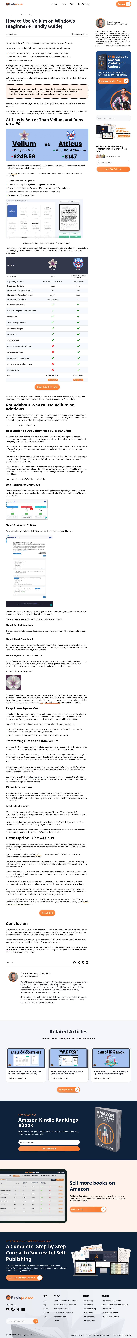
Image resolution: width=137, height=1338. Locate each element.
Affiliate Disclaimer (103, 1335)
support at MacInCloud (50, 702)
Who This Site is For (77, 1335)
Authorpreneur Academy (111, 1301)
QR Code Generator (61, 1309)
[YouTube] (8, 1309)
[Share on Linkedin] (87, 962)
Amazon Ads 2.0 (108, 1309)
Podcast (46, 1313)
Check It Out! (47, 913)
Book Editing (88, 1305)
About (54, 4)
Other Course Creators (110, 1317)
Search (35, 1321)
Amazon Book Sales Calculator (65, 1301)
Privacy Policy (116, 1335)
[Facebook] (13, 1309)
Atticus (47, 89)
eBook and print (36, 777)
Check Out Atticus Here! (47, 387)
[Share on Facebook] (74, 962)
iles (45, 777)
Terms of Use (126, 1335)
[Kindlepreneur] (14, 4)
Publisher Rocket (60, 1317)
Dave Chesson (13, 34)
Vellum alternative (69, 89)
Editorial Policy (91, 1335)
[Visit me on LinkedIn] (50, 974)
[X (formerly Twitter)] (18, 1309)
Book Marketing (89, 1321)
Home (8, 15)
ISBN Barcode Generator (63, 1313)
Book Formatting (89, 1309)
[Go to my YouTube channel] (47, 974)
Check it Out (53, 380)
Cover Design (88, 1313)
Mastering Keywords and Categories (115, 1305)
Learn (63, 4)
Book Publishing (89, 1317)
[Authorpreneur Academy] (113, 143)
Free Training (83, 4)
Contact (45, 1309)
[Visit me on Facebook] (43, 974)
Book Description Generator (65, 1305)
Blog (44, 1305)
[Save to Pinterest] (83, 962)
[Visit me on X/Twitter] (40, 974)
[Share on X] (78, 962)
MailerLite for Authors (110, 1313)
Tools (72, 4)
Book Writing (88, 1301)
